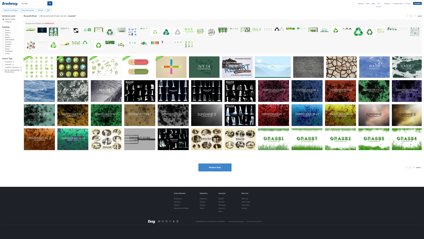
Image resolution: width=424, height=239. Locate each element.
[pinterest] (166, 221)
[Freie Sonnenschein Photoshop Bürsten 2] (407, 115)
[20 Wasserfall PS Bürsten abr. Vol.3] (240, 115)
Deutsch (222, 208)
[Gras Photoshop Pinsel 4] (407, 139)
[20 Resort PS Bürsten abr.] (237, 67)
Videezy (177, 205)
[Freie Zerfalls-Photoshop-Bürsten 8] (340, 91)
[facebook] (159, 221)
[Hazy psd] (273, 67)
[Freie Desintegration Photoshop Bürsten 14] (39, 139)
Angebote (203, 199)
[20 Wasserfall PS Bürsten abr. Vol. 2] (139, 91)
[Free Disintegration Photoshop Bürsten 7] (72, 115)
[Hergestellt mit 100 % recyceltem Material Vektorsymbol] (87, 29)
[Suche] (49, 3)
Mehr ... (221, 211)
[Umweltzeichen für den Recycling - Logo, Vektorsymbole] (223, 30)
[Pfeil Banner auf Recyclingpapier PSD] (171, 67)
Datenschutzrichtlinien (254, 221)
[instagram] (170, 221)
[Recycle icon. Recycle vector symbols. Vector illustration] (189, 30)
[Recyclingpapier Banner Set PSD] (138, 67)
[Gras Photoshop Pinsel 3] (307, 139)
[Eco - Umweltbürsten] (105, 67)
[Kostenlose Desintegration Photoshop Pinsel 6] (307, 91)
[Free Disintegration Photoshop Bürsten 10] (173, 115)
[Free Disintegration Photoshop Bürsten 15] (72, 139)
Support (203, 205)
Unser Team (245, 202)
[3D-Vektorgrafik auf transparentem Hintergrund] (336, 30)
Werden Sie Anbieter (181, 208)
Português (222, 205)
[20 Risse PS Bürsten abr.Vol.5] (308, 67)
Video (373, 3)
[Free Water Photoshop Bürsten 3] (39, 91)
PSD (378, 3)
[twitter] (163, 221)
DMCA (202, 208)
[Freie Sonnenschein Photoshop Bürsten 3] (206, 115)
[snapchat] (174, 221)
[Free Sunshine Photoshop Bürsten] (374, 115)
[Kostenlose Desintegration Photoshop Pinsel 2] (139, 115)
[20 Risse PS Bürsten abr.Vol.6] (341, 67)
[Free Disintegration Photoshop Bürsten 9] (106, 115)
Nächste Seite (215, 167)
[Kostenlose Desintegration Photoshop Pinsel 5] (273, 91)
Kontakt (244, 208)
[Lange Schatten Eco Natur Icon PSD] (72, 67)
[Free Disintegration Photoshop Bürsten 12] (307, 115)
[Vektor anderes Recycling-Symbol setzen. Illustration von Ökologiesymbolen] (347, 28)
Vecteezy (177, 202)
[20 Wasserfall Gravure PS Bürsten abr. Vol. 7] (240, 139)
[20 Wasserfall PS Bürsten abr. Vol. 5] (206, 91)
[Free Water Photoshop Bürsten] (374, 67)
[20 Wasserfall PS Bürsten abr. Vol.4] (173, 91)
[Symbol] (132, 42)
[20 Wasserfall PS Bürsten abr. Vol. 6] (106, 139)
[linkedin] (177, 221)
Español (221, 202)
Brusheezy (178, 199)
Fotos (367, 3)
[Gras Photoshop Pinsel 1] (273, 139)
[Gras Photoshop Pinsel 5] (374, 139)
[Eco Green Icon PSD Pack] (39, 67)
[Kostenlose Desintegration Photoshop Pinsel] (39, 115)
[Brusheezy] (9, 4)
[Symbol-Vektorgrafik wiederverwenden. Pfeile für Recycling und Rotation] (381, 30)
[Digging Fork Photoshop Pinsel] (139, 139)
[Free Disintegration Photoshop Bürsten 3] (374, 91)
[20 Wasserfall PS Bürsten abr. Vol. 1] (240, 91)
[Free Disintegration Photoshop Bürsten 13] (340, 115)
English (221, 199)
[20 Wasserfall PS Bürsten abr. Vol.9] (173, 139)
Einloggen (408, 3)
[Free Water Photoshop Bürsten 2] (407, 67)
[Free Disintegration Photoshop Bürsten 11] (273, 115)
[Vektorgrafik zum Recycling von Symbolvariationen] (234, 28)
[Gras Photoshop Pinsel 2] (340, 139)
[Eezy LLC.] (151, 221)
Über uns (244, 199)
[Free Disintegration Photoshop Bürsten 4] (407, 91)
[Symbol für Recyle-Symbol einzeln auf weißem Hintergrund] (155, 32)
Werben (202, 202)
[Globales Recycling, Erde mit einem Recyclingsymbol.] (166, 32)
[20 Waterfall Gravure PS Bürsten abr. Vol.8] (206, 139)
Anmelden (417, 3)
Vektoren (361, 3)
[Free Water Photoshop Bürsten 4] (72, 91)
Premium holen (398, 3)
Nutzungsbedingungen (237, 221)
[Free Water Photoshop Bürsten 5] (106, 91)
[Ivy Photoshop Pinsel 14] (204, 67)
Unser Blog (245, 205)
